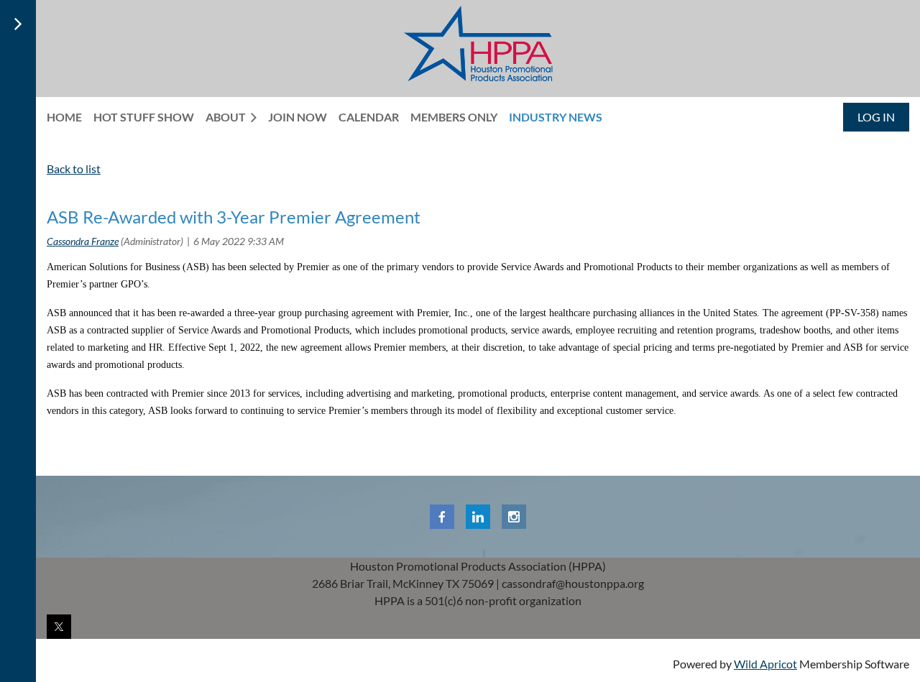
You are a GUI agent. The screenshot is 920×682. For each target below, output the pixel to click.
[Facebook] (442, 516)
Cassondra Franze (83, 241)
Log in (876, 117)
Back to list (74, 168)
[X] (59, 626)
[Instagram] (514, 516)
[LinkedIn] (478, 516)
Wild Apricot (765, 664)
